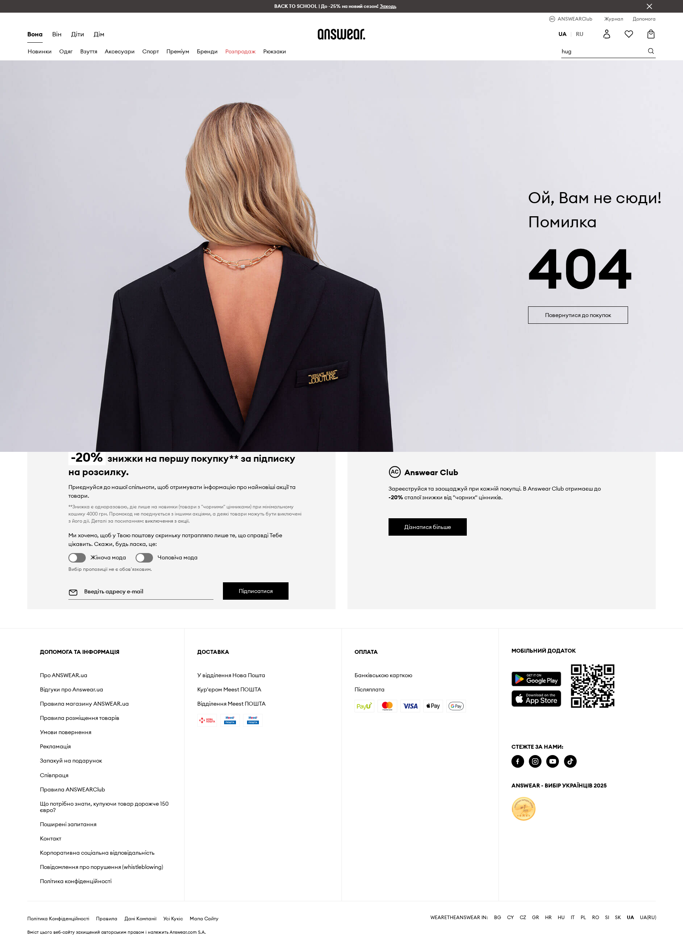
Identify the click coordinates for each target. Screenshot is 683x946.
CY (510, 917)
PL (583, 917)
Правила (106, 918)
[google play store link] (536, 679)
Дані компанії (141, 918)
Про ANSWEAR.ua (63, 675)
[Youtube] (552, 762)
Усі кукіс (173, 918)
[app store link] (536, 697)
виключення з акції (167, 521)
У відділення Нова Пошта (231, 675)
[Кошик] (651, 34)
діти (77, 34)
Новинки (40, 51)
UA (630, 917)
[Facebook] (517, 762)
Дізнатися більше (427, 527)
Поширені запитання (68, 824)
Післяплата (370, 689)
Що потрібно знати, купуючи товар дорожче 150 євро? (104, 807)
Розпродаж (240, 51)
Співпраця (54, 775)
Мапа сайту (204, 918)
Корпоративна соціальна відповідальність (97, 852)
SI (607, 917)
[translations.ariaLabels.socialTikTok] (570, 761)
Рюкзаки (274, 51)
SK (618, 917)
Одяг (66, 51)
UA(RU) (648, 917)
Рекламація (55, 746)
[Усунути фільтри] (649, 6)
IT (573, 917)
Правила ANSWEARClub (72, 789)
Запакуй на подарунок (71, 760)
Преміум (177, 51)
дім (99, 34)
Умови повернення (65, 732)
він (57, 34)
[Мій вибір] (629, 34)
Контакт (50, 838)
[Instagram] (535, 762)
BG (497, 917)
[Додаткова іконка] (523, 809)
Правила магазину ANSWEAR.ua (84, 703)
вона (35, 34)
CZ (523, 917)
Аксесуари (120, 51)
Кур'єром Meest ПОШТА (229, 689)
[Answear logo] (341, 34)
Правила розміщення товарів (79, 717)
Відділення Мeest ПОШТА (231, 703)
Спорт (150, 51)
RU (579, 34)
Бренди (207, 51)
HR (548, 917)
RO (595, 917)
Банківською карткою (383, 675)
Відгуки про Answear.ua (71, 689)
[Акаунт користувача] (606, 34)
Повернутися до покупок (578, 315)
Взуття (88, 51)
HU (561, 917)
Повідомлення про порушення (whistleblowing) (101, 866)
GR (535, 917)
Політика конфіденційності (75, 881)
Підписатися (256, 591)
